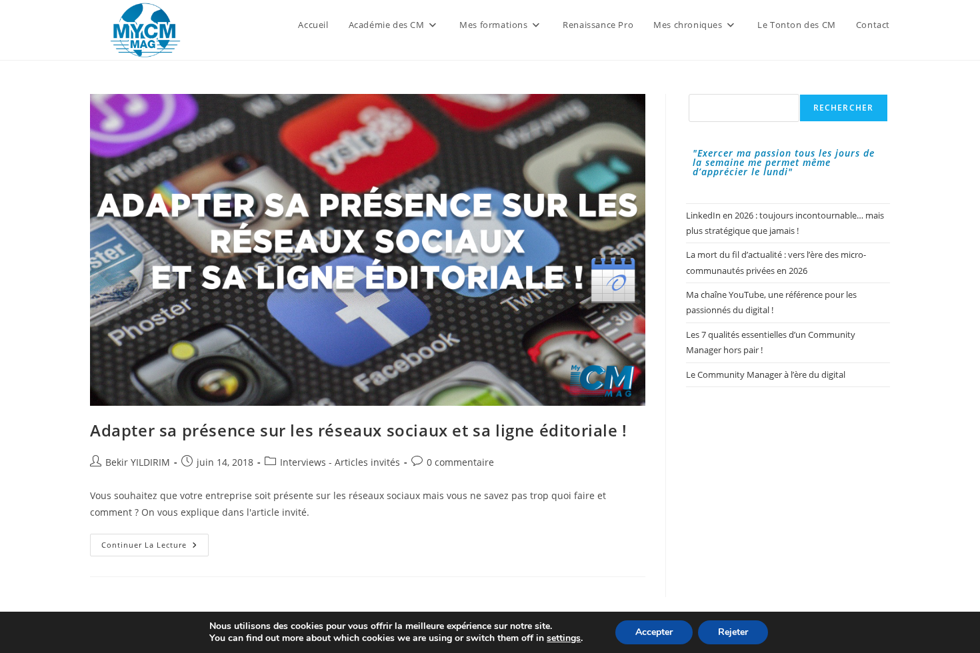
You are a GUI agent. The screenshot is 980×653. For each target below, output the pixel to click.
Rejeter (733, 632)
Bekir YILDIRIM (137, 462)
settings (564, 638)
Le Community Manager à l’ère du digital (765, 374)
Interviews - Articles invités (340, 462)
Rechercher (843, 107)
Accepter (654, 632)
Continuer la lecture (155, 547)
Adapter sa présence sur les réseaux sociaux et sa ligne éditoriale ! (358, 430)
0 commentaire (460, 462)
